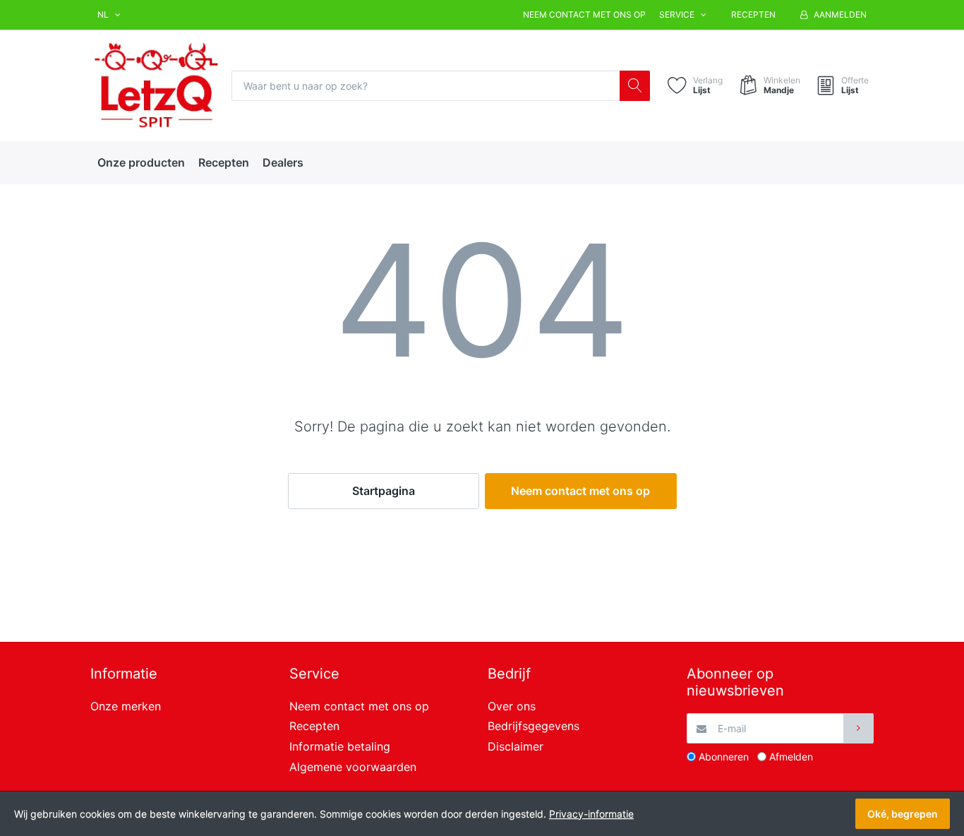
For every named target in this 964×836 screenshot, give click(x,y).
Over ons (512, 706)
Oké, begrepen (902, 814)
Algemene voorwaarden (352, 767)
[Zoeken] (635, 86)
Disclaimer (515, 746)
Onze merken (125, 706)
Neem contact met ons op (584, 14)
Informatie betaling (339, 746)
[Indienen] (858, 728)
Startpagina (383, 491)
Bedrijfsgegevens (533, 726)
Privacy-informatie (591, 814)
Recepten (753, 14)
